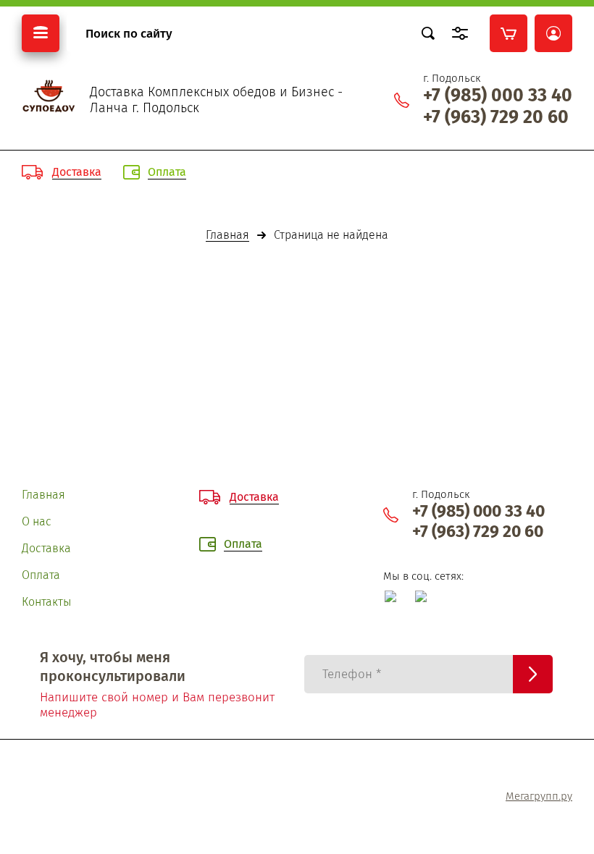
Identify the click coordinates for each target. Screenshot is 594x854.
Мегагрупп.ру (539, 796)
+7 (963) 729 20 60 (496, 117)
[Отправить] (533, 674)
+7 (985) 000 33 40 (497, 95)
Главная (227, 235)
